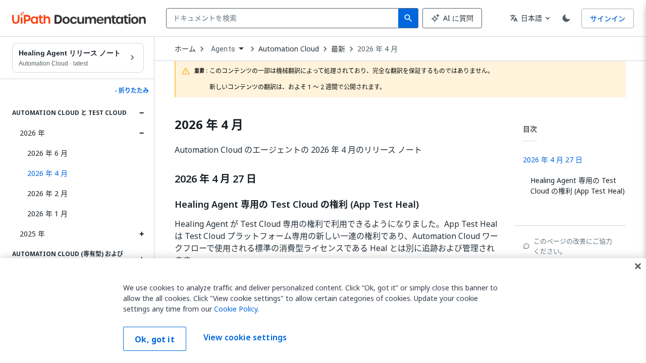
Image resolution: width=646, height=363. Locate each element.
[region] (323, 310)
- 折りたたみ (132, 90)
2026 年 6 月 (47, 153)
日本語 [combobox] (526, 18)
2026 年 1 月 (47, 213)
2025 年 (32, 233)
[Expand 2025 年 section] (141, 233)
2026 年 (32, 133)
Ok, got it (155, 339)
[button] (82, 173)
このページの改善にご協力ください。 (572, 246)
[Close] (638, 266)
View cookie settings (245, 338)
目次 (530, 129)
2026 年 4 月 (377, 48)
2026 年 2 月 (47, 193)
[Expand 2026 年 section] (141, 133)
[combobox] (284, 18)
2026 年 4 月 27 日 (215, 179)
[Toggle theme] (566, 18)
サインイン (607, 18)
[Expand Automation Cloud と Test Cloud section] (141, 112)
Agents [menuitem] (223, 49)
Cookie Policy (235, 309)
